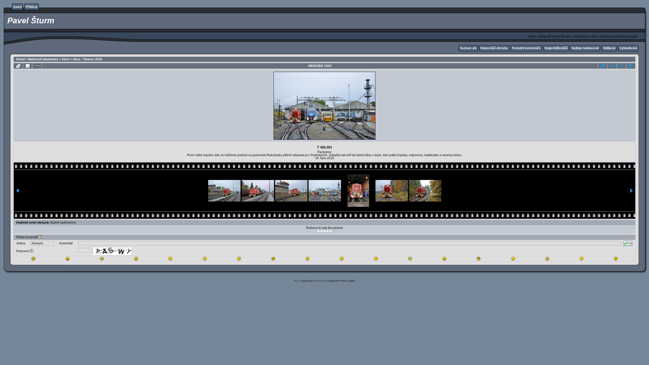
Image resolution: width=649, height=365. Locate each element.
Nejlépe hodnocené (585, 48)
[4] (327, 231)
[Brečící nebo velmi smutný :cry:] (239, 259)
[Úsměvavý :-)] (136, 259)
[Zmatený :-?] (342, 259)
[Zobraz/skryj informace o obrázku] (27, 66)
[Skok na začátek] (602, 66)
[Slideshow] (37, 66)
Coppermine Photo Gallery (341, 281)
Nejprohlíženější (556, 48)
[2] (321, 231)
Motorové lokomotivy (43, 59)
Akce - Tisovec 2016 (87, 59)
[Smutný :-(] (205, 259)
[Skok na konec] (630, 66)
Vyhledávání (628, 48)
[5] (330, 231)
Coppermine (306, 281)
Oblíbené (609, 48)
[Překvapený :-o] (307, 259)
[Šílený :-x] (444, 259)
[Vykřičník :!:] (581, 259)
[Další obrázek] (621, 66)
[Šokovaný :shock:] (410, 259)
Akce (65, 59)
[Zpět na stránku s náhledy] (18, 66)
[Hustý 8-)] (273, 259)
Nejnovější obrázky (494, 48)
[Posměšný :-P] (67, 259)
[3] (324, 231)
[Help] (40, 237)
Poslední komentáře (526, 48)
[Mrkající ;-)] (513, 259)
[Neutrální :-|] (170, 259)
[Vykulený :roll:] (478, 259)
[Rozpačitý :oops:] (376, 259)
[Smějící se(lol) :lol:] (33, 259)
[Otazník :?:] (616, 259)
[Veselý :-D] (102, 259)
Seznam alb (468, 48)
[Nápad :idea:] (547, 259)
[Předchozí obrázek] (612, 66)
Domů (17, 7)
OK (630, 243)
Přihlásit (32, 7)
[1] (318, 231)
